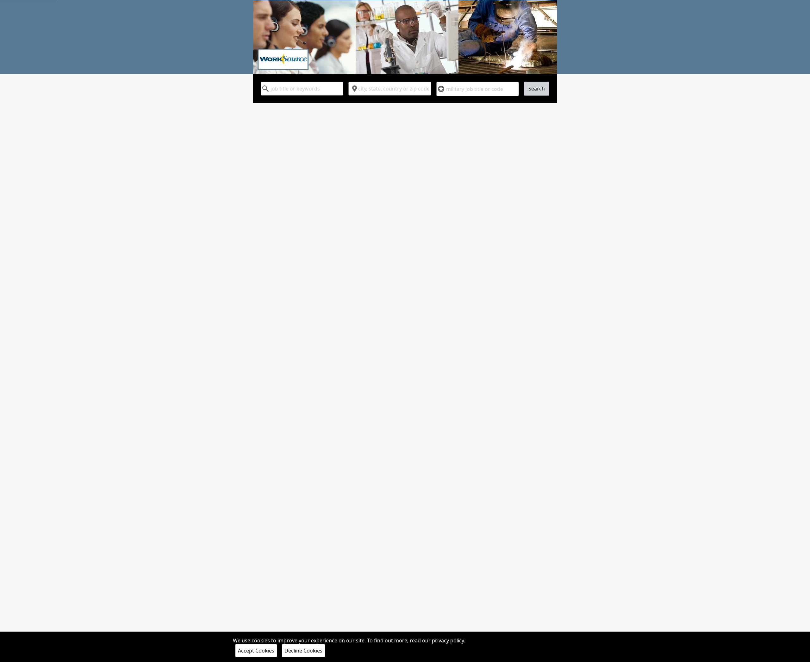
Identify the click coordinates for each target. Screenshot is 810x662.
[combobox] (302, 89)
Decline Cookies (303, 650)
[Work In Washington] (405, 37)
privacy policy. (448, 640)
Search (536, 88)
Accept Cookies (256, 650)
